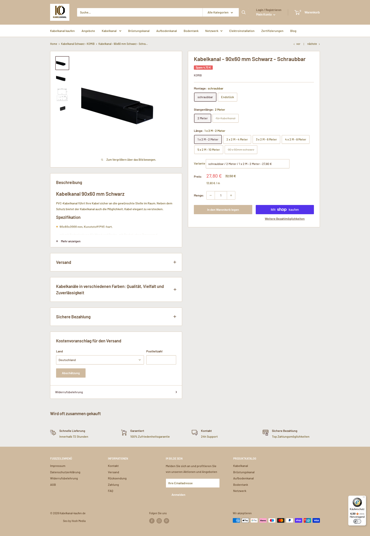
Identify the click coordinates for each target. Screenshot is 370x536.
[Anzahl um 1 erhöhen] (231, 195)
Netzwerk (211, 31)
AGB (53, 484)
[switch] (357, 521)
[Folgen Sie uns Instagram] (159, 520)
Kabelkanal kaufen (62, 31)
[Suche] (243, 12)
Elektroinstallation (242, 31)
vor (298, 43)
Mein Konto (264, 14)
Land (59, 351)
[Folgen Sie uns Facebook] (152, 520)
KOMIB (198, 75)
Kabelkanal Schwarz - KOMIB (78, 43)
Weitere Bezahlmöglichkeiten (285, 218)
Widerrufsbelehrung (69, 392)
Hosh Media (79, 521)
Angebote (88, 31)
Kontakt (113, 465)
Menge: (199, 195)
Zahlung (113, 484)
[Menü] (364, 498)
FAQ (110, 491)
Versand (113, 472)
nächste (312, 43)
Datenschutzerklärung (65, 472)
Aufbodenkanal (166, 31)
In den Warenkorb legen (223, 209)
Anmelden (178, 494)
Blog (293, 31)
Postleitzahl (154, 351)
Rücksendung (117, 478)
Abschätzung (71, 373)
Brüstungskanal (139, 31)
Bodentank (191, 31)
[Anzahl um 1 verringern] (211, 195)
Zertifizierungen (272, 31)
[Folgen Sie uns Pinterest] (166, 520)
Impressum (57, 465)
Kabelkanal (109, 31)
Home (53, 43)
